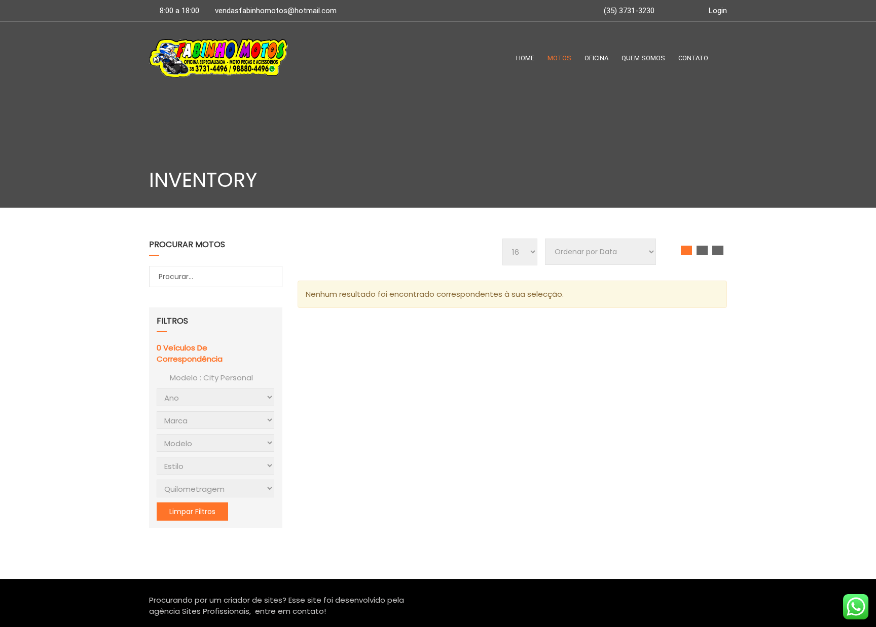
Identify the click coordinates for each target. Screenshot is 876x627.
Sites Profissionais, (216, 611)
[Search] (273, 277)
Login (717, 10)
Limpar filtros (192, 511)
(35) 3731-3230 (628, 10)
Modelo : (210, 377)
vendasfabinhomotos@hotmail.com (276, 10)
